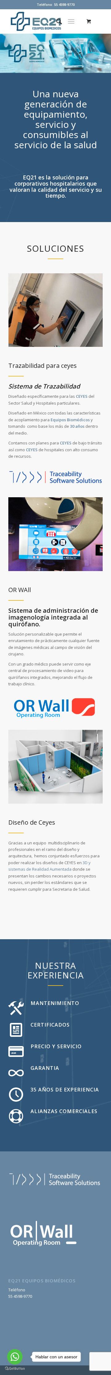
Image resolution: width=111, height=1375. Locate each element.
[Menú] (71, 21)
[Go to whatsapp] (15, 1356)
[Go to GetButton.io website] (15, 1369)
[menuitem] (56, 21)
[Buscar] (56, 21)
